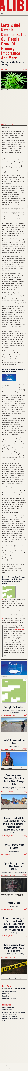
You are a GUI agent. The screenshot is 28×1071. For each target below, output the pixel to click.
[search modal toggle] (25, 13)
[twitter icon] (7, 124)
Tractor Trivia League (7, 1010)
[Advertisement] (14, 106)
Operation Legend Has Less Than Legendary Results (14, 988)
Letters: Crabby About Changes (9, 998)
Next (19, 978)
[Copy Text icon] (9, 124)
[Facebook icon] (5, 124)
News (3, 20)
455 (16, 978)
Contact (12, 1066)
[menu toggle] (2, 13)
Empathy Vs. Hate (6, 993)
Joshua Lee (3, 836)
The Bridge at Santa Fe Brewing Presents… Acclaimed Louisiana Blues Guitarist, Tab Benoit (13, 1017)
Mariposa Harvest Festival (8, 1007)
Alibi (2, 69)
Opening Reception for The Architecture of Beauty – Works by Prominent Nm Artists (13, 1013)
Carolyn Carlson (4, 749)
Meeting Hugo (5, 996)
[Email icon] (12, 124)
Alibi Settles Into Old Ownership (9, 991)
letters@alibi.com (19, 629)
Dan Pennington (4, 875)
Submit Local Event (21, 1066)
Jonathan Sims (4, 715)
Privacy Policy (6, 1066)
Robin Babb (3, 792)
